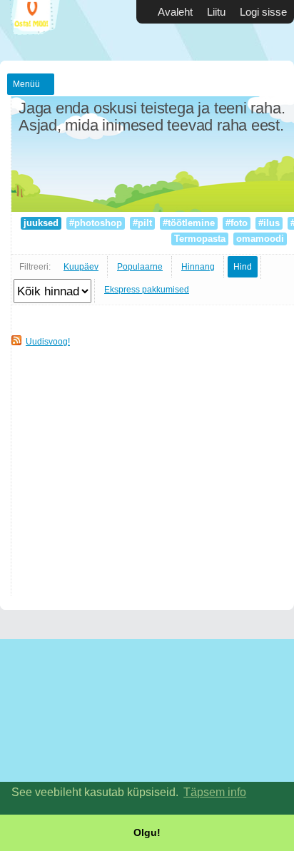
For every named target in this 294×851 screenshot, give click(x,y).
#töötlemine (189, 223)
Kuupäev (81, 267)
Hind (242, 267)
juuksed (41, 223)
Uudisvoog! (48, 342)
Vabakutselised (42, 30)
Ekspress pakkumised (146, 290)
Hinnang (198, 267)
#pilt (142, 223)
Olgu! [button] (147, 832)
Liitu (216, 12)
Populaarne (140, 267)
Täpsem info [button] (214, 792)
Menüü (26, 84)
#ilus (269, 223)
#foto (236, 223)
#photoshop (95, 223)
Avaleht (175, 12)
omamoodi (260, 238)
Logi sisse (263, 12)
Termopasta (199, 238)
